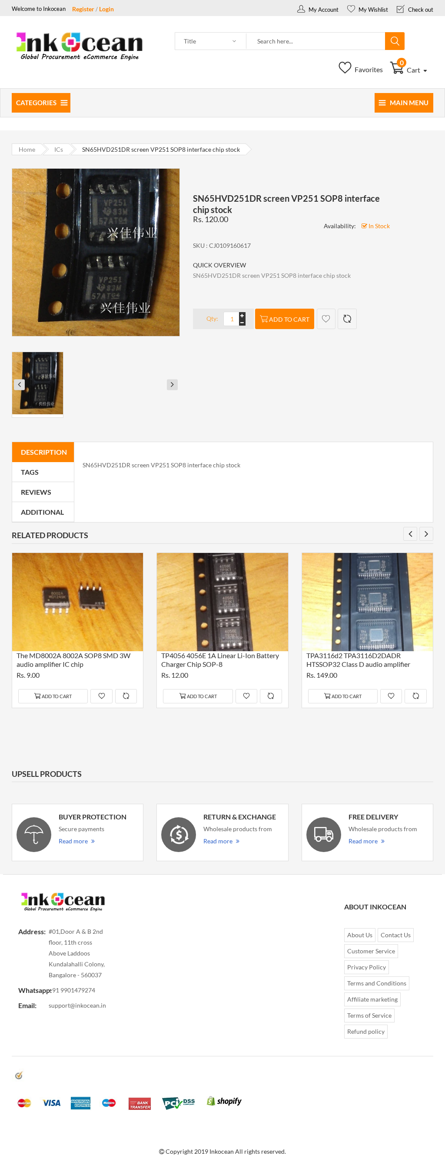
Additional (42, 512)
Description (44, 452)
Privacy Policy (366, 967)
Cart (411, 70)
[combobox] (315, 41)
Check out (420, 9)
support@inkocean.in (77, 1005)
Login (106, 9)
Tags (30, 472)
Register (83, 9)
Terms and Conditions (376, 983)
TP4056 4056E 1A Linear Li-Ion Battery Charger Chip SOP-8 (220, 659)
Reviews (36, 492)
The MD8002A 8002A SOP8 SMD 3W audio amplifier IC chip (73, 659)
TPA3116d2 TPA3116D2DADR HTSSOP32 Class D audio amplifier (358, 659)
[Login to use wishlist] (326, 319)
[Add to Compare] (347, 319)
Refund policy (366, 1031)
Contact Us (396, 935)
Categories (36, 103)
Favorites (368, 69)
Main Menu (409, 103)
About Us (359, 935)
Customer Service (371, 951)
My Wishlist (372, 9)
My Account (323, 9)
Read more (73, 841)
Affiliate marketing (372, 999)
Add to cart (289, 319)
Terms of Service (369, 1015)
